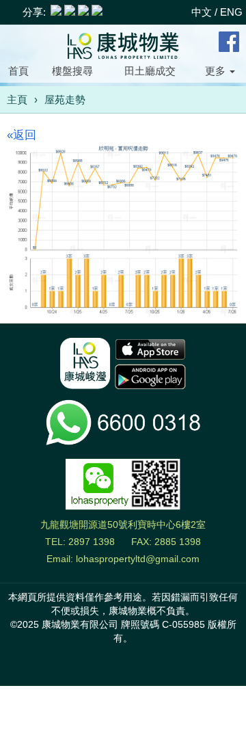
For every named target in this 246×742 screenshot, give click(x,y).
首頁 (18, 71)
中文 (201, 12)
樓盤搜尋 (72, 71)
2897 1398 (91, 541)
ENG (231, 12)
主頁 (17, 99)
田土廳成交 (150, 71)
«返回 (21, 135)
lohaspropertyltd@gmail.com (138, 558)
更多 (216, 71)
